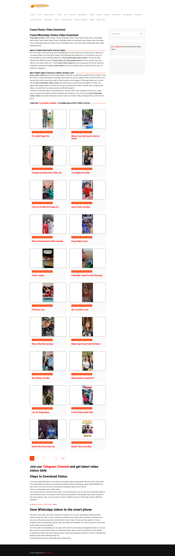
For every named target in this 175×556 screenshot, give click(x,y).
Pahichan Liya (38, 309)
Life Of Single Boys (41, 412)
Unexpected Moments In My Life (46, 172)
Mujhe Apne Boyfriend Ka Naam (86, 344)
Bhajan (106, 15)
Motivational (82, 15)
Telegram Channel (56, 466)
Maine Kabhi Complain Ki (82, 378)
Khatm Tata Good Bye (81, 446)
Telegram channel (47, 103)
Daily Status (116, 15)
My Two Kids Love (79, 309)
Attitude (72, 15)
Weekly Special (66, 20)
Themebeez (48, 553)
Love (39, 15)
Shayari (99, 15)
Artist (56, 20)
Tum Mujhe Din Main (80, 172)
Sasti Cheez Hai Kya (80, 207)
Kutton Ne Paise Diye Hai (43, 446)
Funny (59, 15)
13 (56, 458)
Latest (91, 15)
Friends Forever (49, 15)
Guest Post (101, 20)
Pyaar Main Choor (79, 241)
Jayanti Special (36, 20)
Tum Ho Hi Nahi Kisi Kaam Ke (45, 207)
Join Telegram (116, 47)
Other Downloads (80, 20)
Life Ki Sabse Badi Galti (82, 412)
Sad (65, 15)
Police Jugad (38, 275)
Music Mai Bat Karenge (42, 344)
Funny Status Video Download (42, 132)
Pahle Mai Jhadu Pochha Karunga (86, 275)
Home (33, 15)
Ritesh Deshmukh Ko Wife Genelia (47, 241)
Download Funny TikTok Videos (41, 504)
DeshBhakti (127, 15)
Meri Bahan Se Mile (41, 378)
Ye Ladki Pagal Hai (40, 136)
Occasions (138, 15)
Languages (48, 20)
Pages (92, 20)
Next (63, 458)
